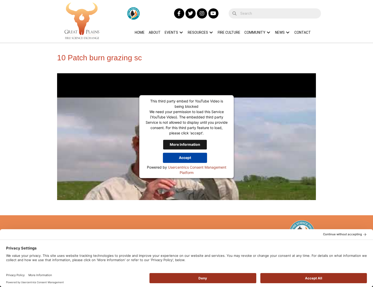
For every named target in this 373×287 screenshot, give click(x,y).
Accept (185, 157)
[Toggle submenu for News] (287, 32)
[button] (179, 13)
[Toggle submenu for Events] (181, 32)
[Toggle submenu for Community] (268, 32)
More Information (185, 144)
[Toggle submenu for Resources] (211, 32)
